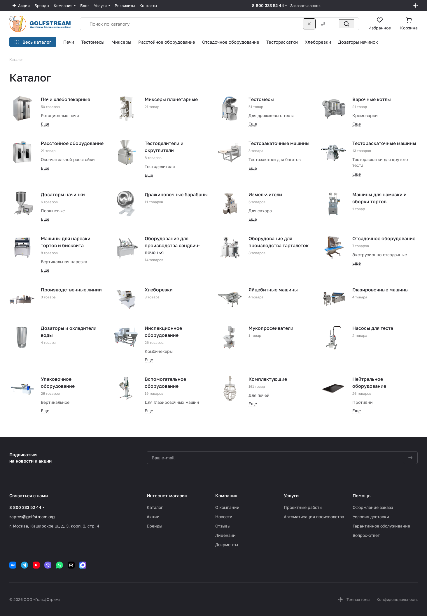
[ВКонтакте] (12, 565)
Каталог (155, 507)
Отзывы (222, 525)
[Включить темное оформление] (415, 5)
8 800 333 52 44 (268, 5)
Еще (45, 123)
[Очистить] (309, 23)
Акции (153, 516)
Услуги (291, 495)
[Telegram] (24, 565)
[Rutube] (71, 565)
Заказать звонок (305, 5)
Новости (223, 516)
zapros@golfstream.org (32, 516)
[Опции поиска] (322, 24)
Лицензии (225, 535)
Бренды (154, 525)
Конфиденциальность (397, 599)
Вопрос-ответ (366, 535)
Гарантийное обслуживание (381, 525)
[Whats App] (59, 565)
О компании (227, 507)
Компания (226, 495)
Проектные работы (303, 507)
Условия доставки (371, 516)
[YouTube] (36, 565)
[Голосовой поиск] (333, 24)
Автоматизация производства (314, 516)
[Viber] (47, 565)
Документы (226, 544)
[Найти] (346, 24)
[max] (82, 565)
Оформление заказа (373, 507)
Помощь (361, 495)
